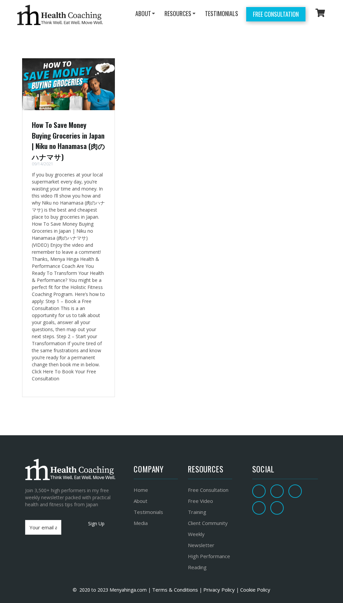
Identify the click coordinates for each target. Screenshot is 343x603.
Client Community (208, 523)
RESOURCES (177, 13)
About (140, 501)
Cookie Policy (255, 589)
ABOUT (143, 13)
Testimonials (148, 512)
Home (141, 489)
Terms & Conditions (174, 589)
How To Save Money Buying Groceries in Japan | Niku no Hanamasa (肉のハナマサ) (68, 141)
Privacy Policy (219, 589)
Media (141, 523)
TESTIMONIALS (221, 13)
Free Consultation (276, 14)
